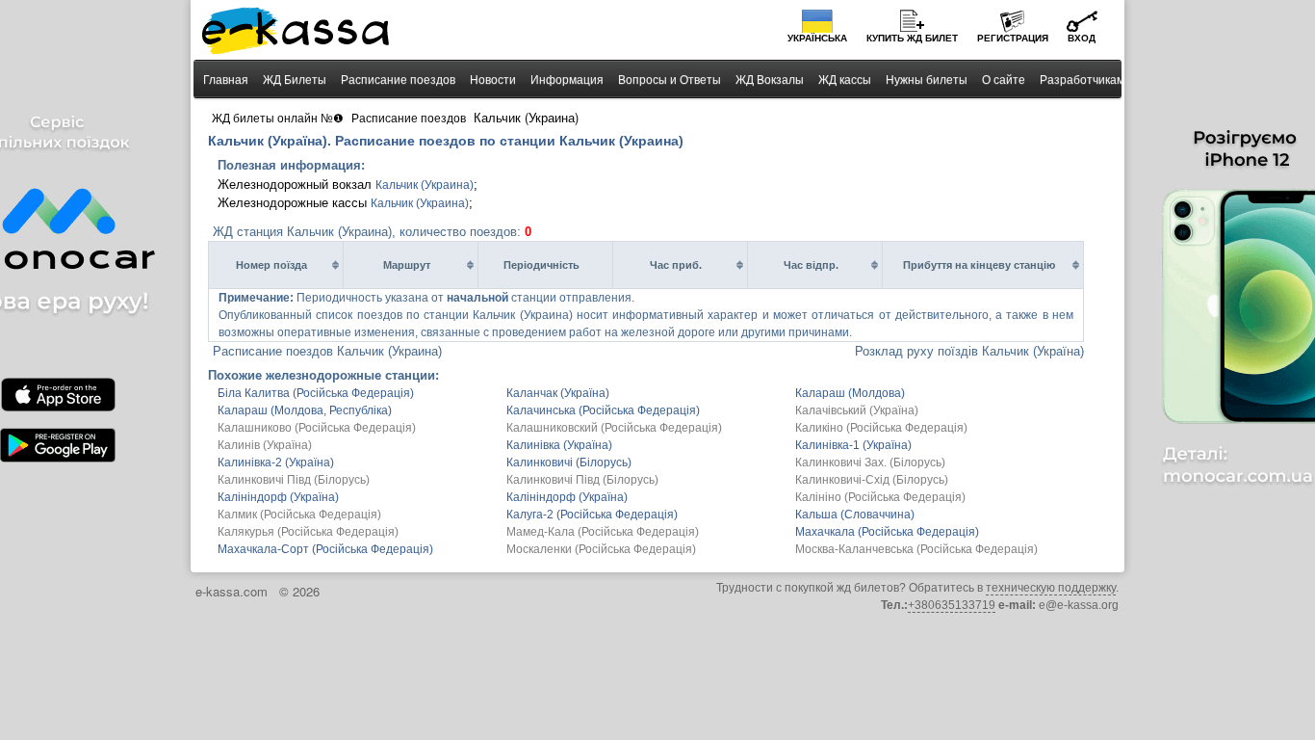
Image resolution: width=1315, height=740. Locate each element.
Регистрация (1012, 38)
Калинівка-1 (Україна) (853, 445)
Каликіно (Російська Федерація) (881, 428)
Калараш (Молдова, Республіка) (305, 410)
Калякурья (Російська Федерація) (308, 532)
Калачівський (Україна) (856, 410)
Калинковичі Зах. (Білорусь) (870, 462)
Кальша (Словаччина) (855, 514)
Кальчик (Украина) (424, 185)
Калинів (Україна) (265, 445)
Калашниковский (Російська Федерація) (614, 428)
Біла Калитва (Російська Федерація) (316, 393)
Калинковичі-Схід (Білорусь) (871, 480)
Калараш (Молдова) (850, 393)
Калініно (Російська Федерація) (880, 497)
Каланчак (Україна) (557, 393)
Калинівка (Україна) (559, 445)
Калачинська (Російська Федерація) (603, 410)
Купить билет (912, 38)
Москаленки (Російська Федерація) (601, 549)
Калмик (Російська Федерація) (299, 514)
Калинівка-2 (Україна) (276, 462)
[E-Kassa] (297, 33)
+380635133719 (951, 605)
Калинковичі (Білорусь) (569, 462)
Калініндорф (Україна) (278, 497)
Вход (1082, 38)
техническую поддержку (1051, 588)
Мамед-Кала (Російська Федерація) (602, 532)
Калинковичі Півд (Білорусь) (294, 480)
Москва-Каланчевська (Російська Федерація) (916, 549)
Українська (817, 38)
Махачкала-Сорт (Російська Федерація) (325, 549)
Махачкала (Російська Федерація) (887, 532)
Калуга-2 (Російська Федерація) (592, 514)
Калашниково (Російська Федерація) (317, 428)
